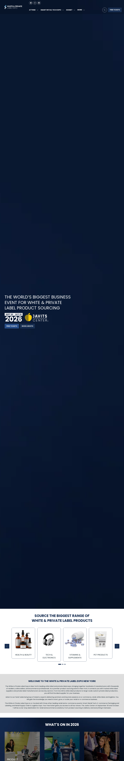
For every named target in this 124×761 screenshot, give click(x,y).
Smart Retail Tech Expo (51, 10)
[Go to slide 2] (62, 664)
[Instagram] (35, 3)
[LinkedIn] (31, 3)
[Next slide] (117, 646)
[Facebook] (39, 3)
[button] (80, 10)
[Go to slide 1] (59, 664)
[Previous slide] (7, 646)
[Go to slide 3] (65, 664)
